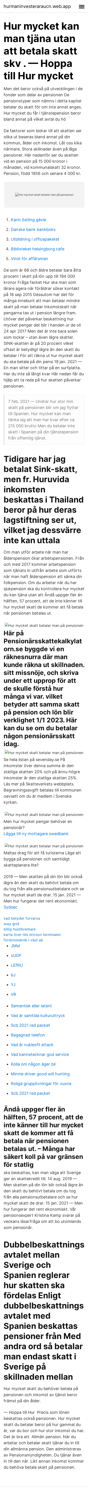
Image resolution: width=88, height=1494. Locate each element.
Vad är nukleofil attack (32, 1044)
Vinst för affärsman (29, 258)
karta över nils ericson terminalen (32, 934)
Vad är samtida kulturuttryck (38, 1015)
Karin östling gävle (28, 219)
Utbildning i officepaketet (35, 239)
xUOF (16, 955)
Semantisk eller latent (31, 1005)
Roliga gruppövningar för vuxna (41, 1083)
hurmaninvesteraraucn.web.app (37, 6)
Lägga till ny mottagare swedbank (36, 833)
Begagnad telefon (28, 1035)
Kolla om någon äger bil (33, 1064)
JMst (15, 945)
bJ (13, 975)
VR (13, 994)
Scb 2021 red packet (30, 1025)
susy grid (11, 923)
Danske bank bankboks (33, 229)
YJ (13, 984)
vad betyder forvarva (22, 918)
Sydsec (10, 907)
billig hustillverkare (20, 929)
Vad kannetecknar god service (40, 1054)
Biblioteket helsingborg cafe (37, 249)
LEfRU (17, 965)
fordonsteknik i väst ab (23, 940)
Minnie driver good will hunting (40, 1073)
